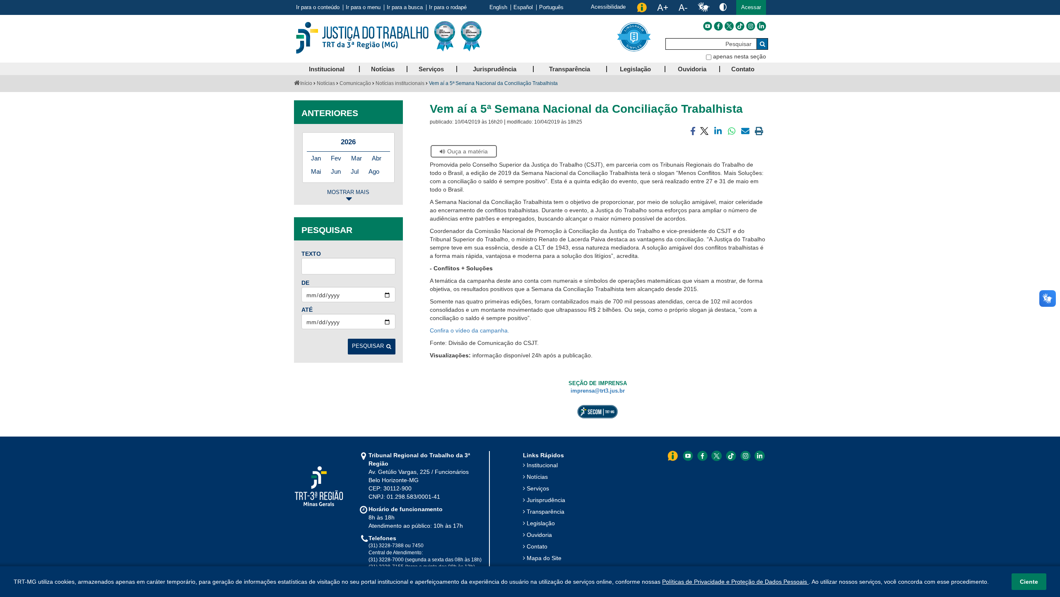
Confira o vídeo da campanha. (470, 330)
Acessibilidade (608, 7)
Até (307, 309)
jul (355, 171)
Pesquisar (368, 346)
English (498, 7)
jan (316, 158)
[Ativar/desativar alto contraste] (723, 7)
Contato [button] (742, 69)
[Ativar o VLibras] (703, 7)
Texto (311, 253)
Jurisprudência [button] (494, 69)
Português (551, 7)
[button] (751, 7)
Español (523, 7)
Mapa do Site (544, 558)
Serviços (538, 488)
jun (336, 171)
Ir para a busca (405, 7)
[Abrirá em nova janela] (707, 26)
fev (336, 158)
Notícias (326, 83)
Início (306, 83)
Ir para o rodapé (448, 7)
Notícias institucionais (400, 83)
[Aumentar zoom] (662, 7)
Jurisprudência (546, 500)
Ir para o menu (363, 7)
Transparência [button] (569, 69)
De (305, 282)
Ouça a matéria (467, 151)
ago (374, 171)
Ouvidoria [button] (692, 69)
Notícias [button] (383, 69)
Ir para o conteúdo (318, 7)
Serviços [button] (431, 69)
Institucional (542, 465)
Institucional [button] (326, 69)
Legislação (541, 523)
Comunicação (355, 83)
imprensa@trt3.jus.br (598, 391)
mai (316, 171)
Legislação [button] (635, 69)
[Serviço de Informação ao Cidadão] (642, 7)
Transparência (545, 511)
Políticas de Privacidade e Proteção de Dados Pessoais (735, 581)
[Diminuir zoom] (683, 7)
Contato (537, 546)
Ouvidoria (539, 534)
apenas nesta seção (739, 56)
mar (356, 158)
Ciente (1029, 581)
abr (376, 158)
